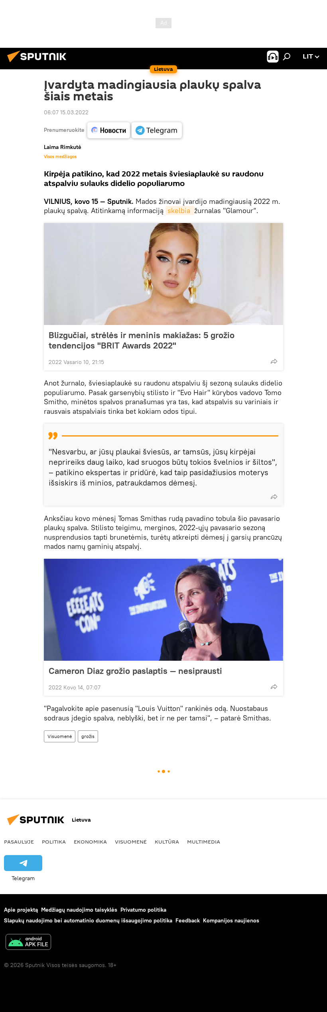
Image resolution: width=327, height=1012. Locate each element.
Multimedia (203, 841)
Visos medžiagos (60, 156)
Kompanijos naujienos (231, 920)
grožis (88, 736)
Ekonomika (90, 841)
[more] (274, 361)
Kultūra (167, 841)
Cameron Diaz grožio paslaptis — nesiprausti (135, 671)
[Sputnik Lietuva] (39, 63)
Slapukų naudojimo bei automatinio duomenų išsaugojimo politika (88, 920)
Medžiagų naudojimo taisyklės (79, 909)
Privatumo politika (143, 909)
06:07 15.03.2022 (66, 112)
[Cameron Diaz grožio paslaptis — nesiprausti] (163, 610)
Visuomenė (59, 736)
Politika (54, 841)
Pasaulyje (19, 841)
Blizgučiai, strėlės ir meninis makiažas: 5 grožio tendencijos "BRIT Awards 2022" (141, 340)
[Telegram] (157, 130)
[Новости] (108, 130)
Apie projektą (21, 909)
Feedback (187, 920)
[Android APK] (28, 943)
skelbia (179, 210)
